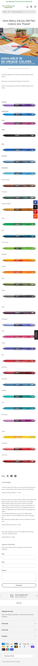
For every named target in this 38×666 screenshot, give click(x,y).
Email (3, 562)
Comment (4, 570)
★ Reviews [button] (36, 334)
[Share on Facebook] (11, 476)
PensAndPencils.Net (8, 661)
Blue (3, 144)
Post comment (19, 585)
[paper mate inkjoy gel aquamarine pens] (19, 113)
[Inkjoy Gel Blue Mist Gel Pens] (19, 160)
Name (3, 554)
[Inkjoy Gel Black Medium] (19, 134)
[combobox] (19, 11)
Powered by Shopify (16, 661)
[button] (31, 7)
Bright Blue (5, 167)
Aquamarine (5, 111)
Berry (3, 120)
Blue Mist (4, 156)
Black (3, 129)
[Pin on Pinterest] (15, 476)
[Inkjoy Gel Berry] (19, 122)
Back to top (19, 603)
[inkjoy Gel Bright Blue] (19, 172)
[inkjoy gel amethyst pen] (19, 103)
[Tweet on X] (8, 476)
